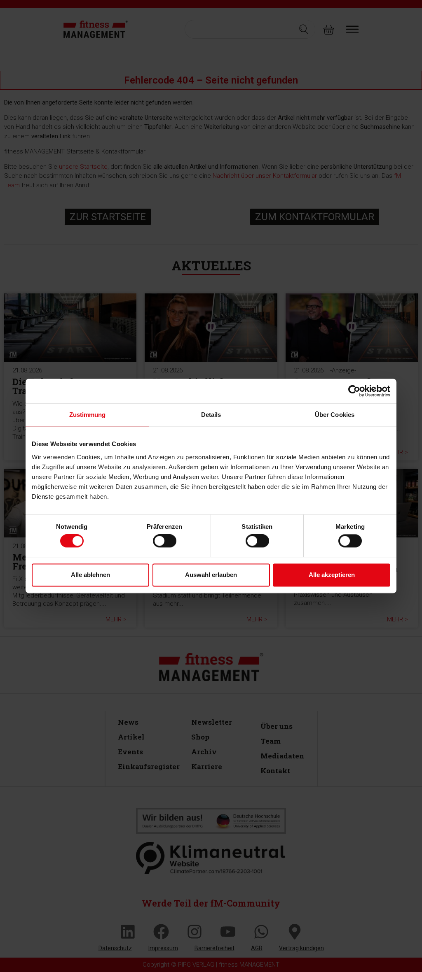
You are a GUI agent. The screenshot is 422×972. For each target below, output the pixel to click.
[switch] (164, 541)
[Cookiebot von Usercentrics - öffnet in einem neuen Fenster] (354, 391)
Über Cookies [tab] (334, 414)
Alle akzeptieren (332, 574)
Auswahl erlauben (211, 574)
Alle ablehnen (90, 574)
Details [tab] (211, 414)
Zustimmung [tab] (87, 414)
